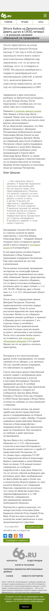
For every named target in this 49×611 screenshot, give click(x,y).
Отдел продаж (34, 561)
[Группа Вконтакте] (10, 536)
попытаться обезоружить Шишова (19, 340)
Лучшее (24, 22)
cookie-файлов (36, 601)
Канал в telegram (24, 565)
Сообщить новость (17, 540)
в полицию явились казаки (27, 111)
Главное (8, 22)
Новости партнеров (32, 576)
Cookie (9, 576)
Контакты (12, 561)
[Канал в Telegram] (5, 536)
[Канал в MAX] (21, 536)
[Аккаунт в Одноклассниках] (16, 536)
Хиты (40, 22)
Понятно (25, 607)
